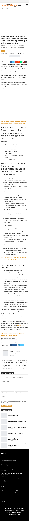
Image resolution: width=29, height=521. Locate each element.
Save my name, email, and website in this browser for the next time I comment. (13, 402)
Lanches (17, 495)
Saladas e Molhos (19, 499)
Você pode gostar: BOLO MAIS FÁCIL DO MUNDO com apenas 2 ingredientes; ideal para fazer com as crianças (14, 260)
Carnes (2, 51)
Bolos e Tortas (5, 492)
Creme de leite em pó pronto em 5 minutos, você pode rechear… (13, 474)
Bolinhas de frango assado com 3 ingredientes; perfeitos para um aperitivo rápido (7, 365)
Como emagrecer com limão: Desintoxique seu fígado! (13, 479)
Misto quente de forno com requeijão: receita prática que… (18, 444)
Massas (3, 497)
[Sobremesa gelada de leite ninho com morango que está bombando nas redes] (4, 439)
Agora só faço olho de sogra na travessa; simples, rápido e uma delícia (21, 365)
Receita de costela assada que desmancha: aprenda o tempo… (16, 432)
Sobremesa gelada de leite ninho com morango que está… (18, 438)
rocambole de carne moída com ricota (9, 340)
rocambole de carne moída (9, 338)
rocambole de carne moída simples (8, 341)
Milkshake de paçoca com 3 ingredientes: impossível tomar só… (17, 420)
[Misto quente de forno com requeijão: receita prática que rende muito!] (4, 445)
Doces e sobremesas (7, 495)
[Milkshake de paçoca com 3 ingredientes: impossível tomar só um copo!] (4, 421)
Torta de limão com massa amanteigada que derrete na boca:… (17, 426)
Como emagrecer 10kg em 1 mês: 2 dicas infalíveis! (14, 469)
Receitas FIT (5, 499)
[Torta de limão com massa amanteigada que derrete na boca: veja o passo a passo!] (4, 427)
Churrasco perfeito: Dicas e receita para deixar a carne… (17, 414)
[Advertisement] (14, 23)
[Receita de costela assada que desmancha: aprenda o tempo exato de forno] (4, 433)
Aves (3, 490)
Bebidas (17, 490)
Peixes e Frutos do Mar (20, 497)
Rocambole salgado (20, 341)
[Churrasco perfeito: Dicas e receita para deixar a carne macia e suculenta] (4, 415)
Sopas (3, 501)
